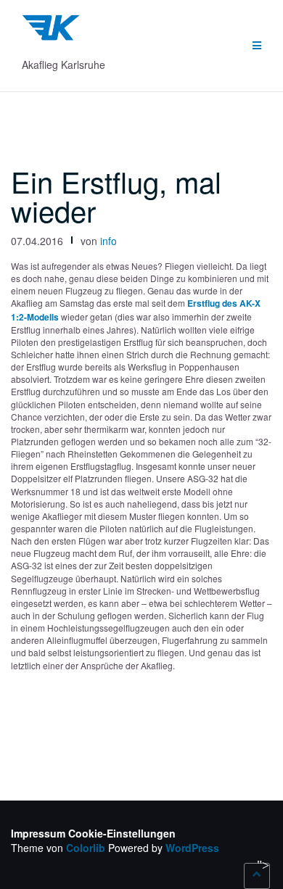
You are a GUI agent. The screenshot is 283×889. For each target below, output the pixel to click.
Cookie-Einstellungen (122, 833)
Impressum (38, 833)
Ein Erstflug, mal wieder (116, 195)
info (108, 240)
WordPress (192, 847)
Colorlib (85, 847)
